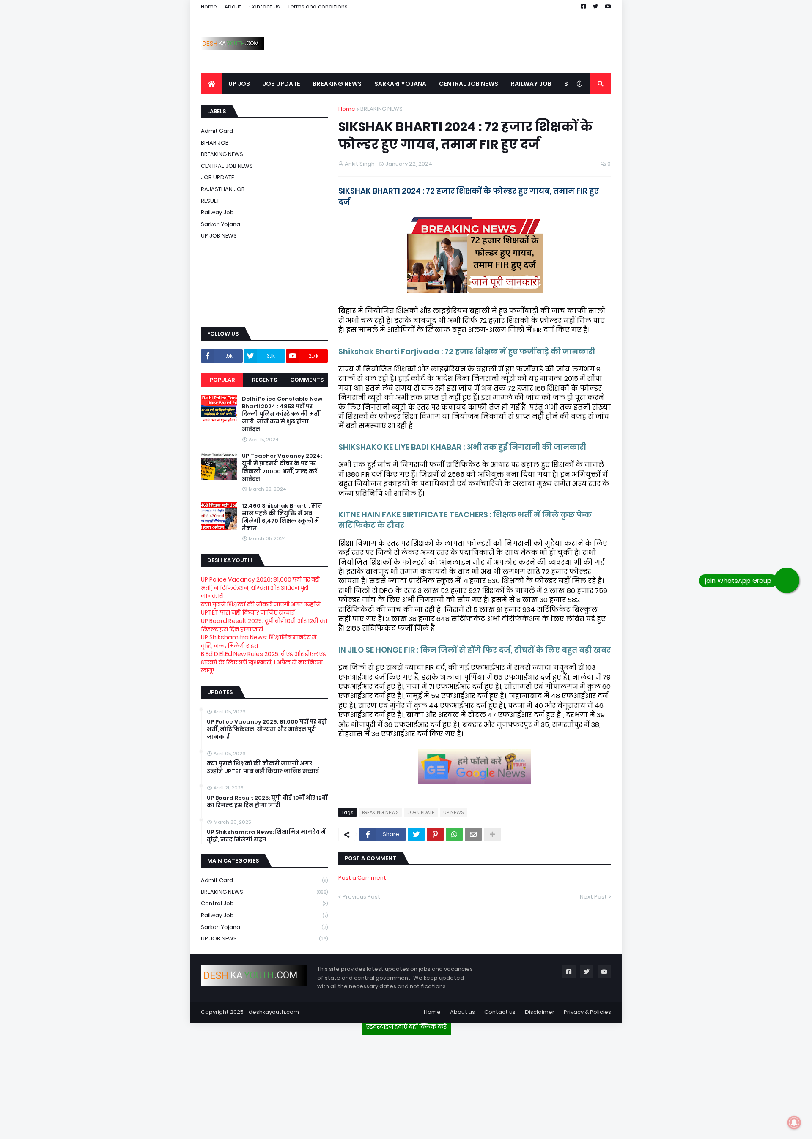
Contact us (500, 1012)
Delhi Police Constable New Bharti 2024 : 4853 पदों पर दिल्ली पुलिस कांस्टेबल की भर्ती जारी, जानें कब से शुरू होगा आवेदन (282, 414)
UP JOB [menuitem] (239, 83)
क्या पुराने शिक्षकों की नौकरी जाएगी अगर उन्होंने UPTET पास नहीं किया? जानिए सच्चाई (261, 608)
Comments (307, 380)
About (233, 6)
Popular (222, 380)
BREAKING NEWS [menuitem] (337, 83)
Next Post (593, 897)
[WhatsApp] (454, 834)
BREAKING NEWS (381, 109)
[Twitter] (416, 834)
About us (462, 1012)
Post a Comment (362, 878)
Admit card (217, 131)
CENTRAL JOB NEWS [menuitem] (468, 83)
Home (209, 6)
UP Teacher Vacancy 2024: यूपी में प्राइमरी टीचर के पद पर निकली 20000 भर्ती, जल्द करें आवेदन (282, 467)
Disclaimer (539, 1012)
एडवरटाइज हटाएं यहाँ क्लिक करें (406, 1026)
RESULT (210, 201)
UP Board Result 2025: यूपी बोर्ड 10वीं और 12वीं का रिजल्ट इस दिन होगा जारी (264, 625)
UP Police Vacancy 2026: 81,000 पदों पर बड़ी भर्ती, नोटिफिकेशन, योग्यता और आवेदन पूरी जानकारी (260, 587)
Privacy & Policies (587, 1012)
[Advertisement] (406, 1083)
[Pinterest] (435, 834)
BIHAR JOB (215, 143)
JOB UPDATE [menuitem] (281, 83)
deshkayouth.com (274, 1012)
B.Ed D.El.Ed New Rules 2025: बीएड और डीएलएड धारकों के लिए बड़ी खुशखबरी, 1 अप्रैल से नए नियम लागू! (263, 662)
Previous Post (361, 897)
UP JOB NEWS (219, 236)
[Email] (473, 834)
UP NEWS (453, 812)
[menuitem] (211, 83)
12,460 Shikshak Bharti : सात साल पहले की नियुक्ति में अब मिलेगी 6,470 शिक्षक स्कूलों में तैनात (282, 517)
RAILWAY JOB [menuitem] (531, 83)
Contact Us (264, 6)
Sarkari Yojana (220, 224)
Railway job (217, 212)
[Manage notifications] (794, 1122)
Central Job (264, 903)
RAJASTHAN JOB (223, 189)
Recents (264, 380)
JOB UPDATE (420, 812)
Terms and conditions (318, 6)
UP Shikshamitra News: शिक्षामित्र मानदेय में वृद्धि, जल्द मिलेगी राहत (258, 641)
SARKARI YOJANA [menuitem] (400, 83)
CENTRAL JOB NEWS (227, 166)
